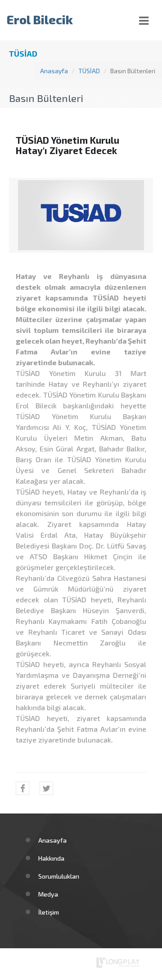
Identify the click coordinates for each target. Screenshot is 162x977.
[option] (81, 215)
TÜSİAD (89, 71)
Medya (48, 894)
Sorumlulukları (58, 876)
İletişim (48, 912)
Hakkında (51, 858)
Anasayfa (54, 71)
